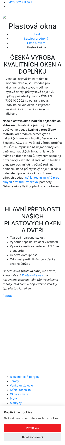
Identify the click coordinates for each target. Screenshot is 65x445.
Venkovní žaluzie (21, 385)
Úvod (36, 34)
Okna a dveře (36, 43)
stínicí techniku (35, 177)
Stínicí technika (20, 390)
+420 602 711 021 (19, 2)
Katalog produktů (36, 38)
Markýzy (16, 403)
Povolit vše (32, 427)
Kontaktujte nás (32, 275)
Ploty (13, 398)
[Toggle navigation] (59, 17)
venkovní (32, 182)
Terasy (14, 381)
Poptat (7, 295)
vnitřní (19, 182)
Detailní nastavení (32, 437)
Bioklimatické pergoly (25, 376)
